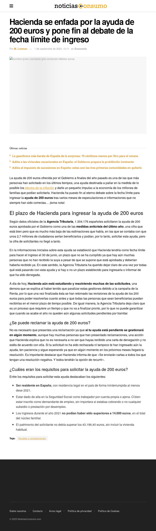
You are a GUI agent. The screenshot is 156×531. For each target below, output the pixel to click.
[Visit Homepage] (81, 5)
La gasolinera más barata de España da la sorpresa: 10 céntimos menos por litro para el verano (75, 156)
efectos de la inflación (39, 188)
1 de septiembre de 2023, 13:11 (51, 48)
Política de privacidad (80, 511)
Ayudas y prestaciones (32, 438)
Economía (81, 48)
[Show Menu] (11, 5)
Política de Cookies (108, 511)
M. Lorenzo (20, 48)
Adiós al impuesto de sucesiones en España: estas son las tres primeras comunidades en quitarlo (77, 168)
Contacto (38, 511)
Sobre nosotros (18, 511)
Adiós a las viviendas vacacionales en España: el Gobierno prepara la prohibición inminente (73, 162)
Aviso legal (55, 511)
